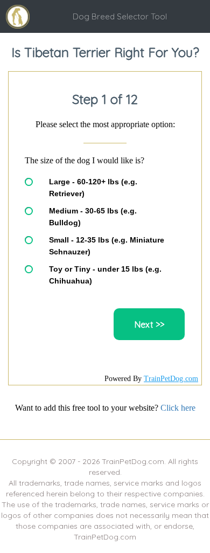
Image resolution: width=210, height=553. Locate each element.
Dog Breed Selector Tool (120, 16)
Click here (177, 407)
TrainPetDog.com (171, 379)
